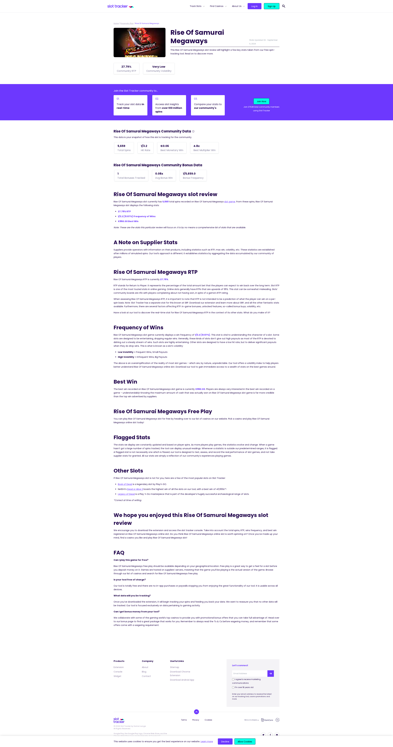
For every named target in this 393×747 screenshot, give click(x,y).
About (145, 667)
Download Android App (182, 679)
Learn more (207, 741)
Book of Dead (125, 484)
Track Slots (195, 6)
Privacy (195, 720)
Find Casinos (216, 6)
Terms (184, 720)
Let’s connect (240, 665)
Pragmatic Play (126, 23)
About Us (236, 6)
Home (116, 23)
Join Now (261, 101)
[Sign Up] (270, 673)
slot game (229, 201)
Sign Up (272, 6)
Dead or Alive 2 (135, 489)
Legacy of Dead (126, 494)
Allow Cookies (245, 741)
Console (118, 671)
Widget (117, 676)
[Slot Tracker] (147, 6)
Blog (144, 671)
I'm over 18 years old (244, 687)
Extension (119, 667)
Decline (225, 741)
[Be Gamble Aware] (252, 720)
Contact (146, 676)
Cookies (208, 720)
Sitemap (174, 667)
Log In (254, 6)
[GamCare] (267, 720)
